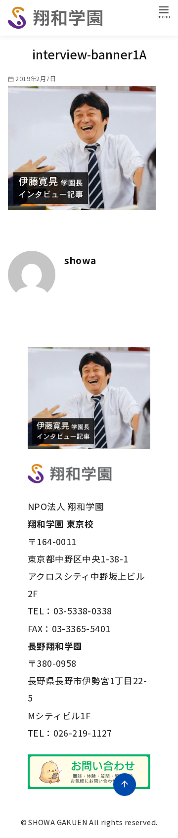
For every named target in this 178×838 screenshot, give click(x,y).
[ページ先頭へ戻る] (124, 784)
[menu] (163, 11)
